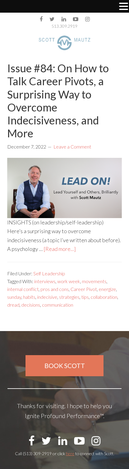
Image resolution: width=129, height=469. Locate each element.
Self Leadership (49, 273)
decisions (30, 305)
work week (68, 281)
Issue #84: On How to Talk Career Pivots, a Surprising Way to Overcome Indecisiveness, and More (58, 100)
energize (107, 289)
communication (57, 305)
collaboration (104, 297)
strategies (69, 297)
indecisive (47, 297)
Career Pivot (83, 289)
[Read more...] (60, 248)
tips (85, 297)
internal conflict (23, 289)
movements (94, 281)
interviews (45, 281)
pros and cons (54, 289)
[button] (123, 7)
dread (13, 305)
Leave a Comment (72, 146)
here (70, 453)
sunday (14, 297)
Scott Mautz (64, 43)
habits (29, 297)
